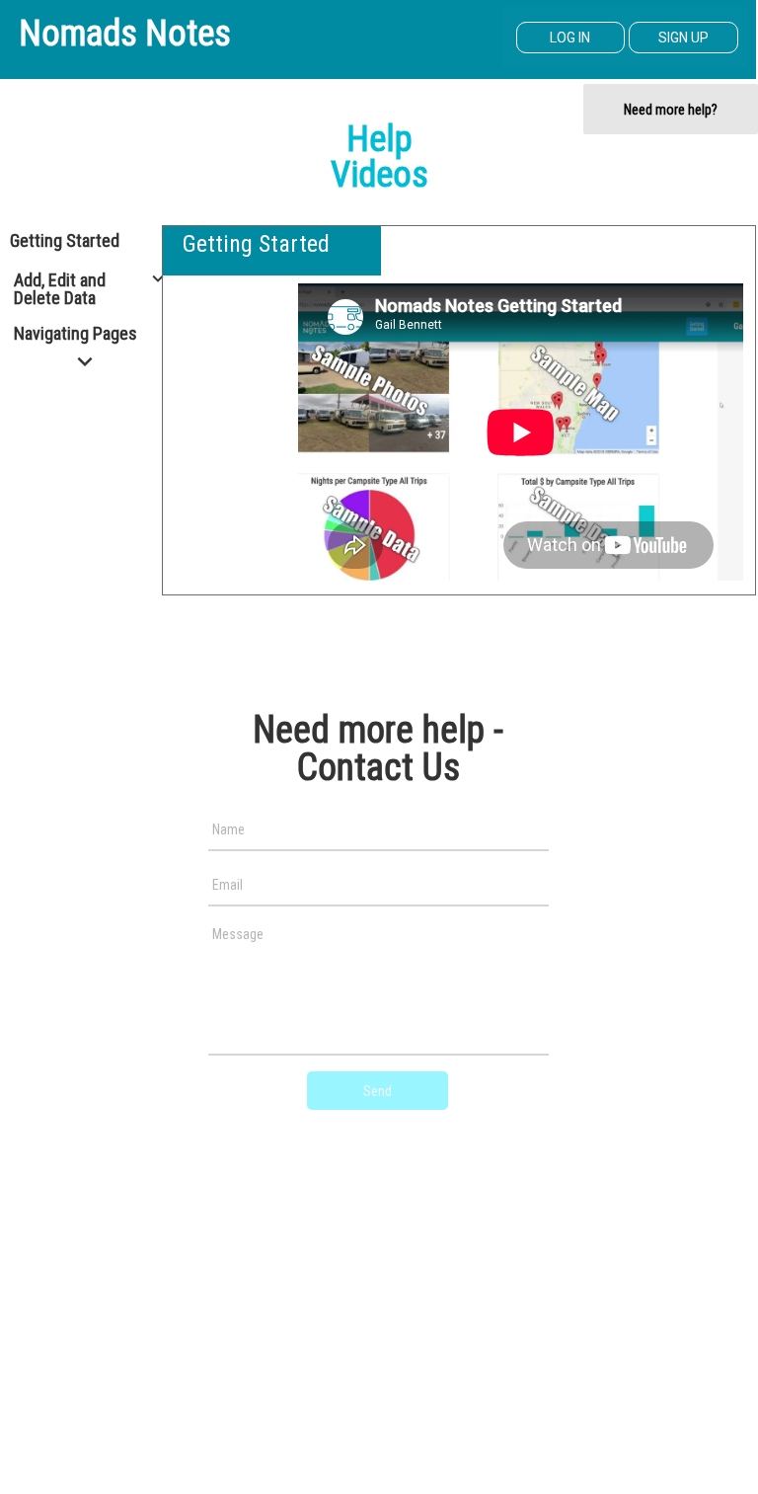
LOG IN (570, 37)
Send (377, 1091)
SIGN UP (683, 37)
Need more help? (671, 110)
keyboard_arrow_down (158, 278)
